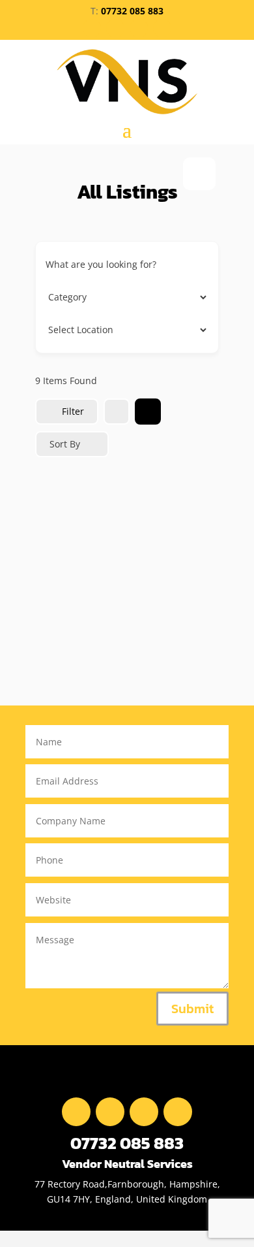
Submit (192, 1008)
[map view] (148, 411)
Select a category (82, 297)
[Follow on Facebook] (92, 28)
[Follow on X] (115, 28)
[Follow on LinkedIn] (139, 28)
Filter (73, 411)
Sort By (64, 444)
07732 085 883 (132, 11)
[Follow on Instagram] (162, 28)
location (63, 329)
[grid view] (117, 411)
